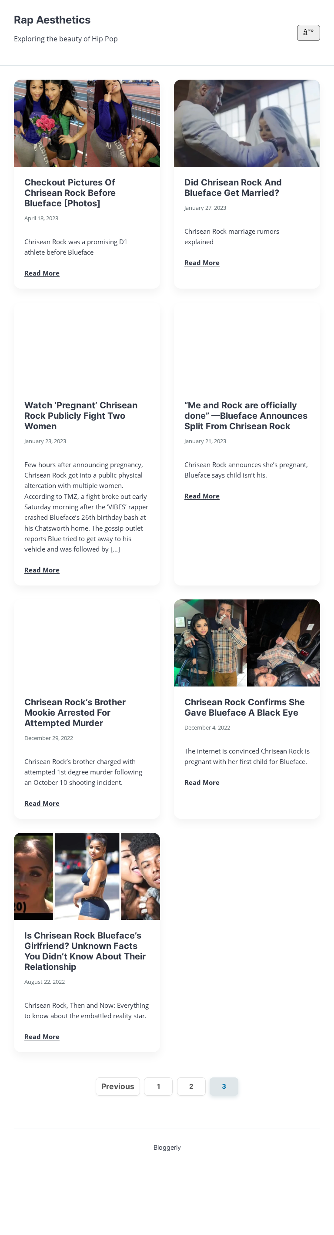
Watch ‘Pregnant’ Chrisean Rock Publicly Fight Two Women (80, 415)
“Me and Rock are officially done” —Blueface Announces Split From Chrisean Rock (245, 415)
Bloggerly (167, 1147)
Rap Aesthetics (52, 19)
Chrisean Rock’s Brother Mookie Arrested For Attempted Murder (75, 712)
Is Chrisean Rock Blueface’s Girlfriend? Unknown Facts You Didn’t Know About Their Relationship (85, 951)
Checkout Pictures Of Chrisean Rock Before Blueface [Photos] (70, 193)
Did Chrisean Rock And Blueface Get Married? (233, 187)
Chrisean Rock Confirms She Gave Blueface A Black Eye (244, 707)
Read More (42, 273)
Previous (117, 1086)
